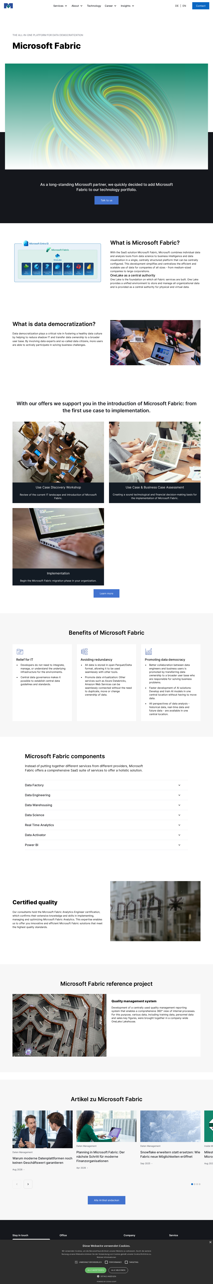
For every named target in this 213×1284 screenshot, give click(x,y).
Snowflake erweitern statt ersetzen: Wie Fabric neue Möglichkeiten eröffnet (170, 1154)
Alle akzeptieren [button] (96, 1270)
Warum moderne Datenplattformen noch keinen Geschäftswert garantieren (42, 1160)
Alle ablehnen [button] (118, 1270)
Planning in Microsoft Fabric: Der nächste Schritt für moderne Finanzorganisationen (100, 1156)
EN (184, 5)
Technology (94, 5)
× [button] (210, 1242)
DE (177, 5)
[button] (60, 6)
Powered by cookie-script (106, 1282)
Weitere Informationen (106, 1257)
